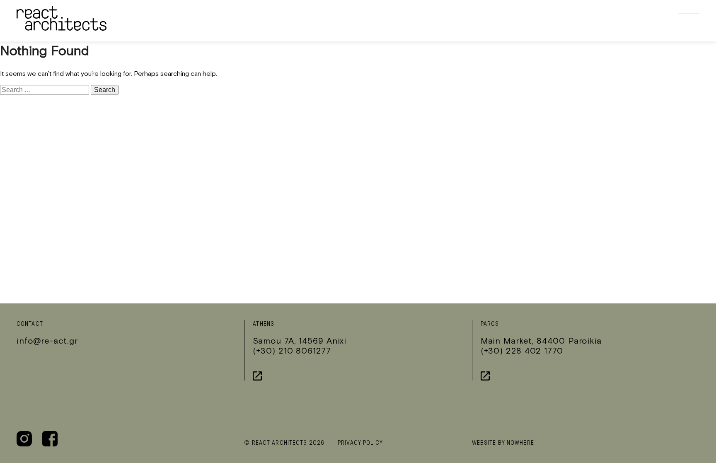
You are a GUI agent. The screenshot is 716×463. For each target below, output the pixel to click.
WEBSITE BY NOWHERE (503, 442)
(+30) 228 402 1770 (522, 350)
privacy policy (360, 442)
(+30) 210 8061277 (292, 350)
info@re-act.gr (47, 340)
